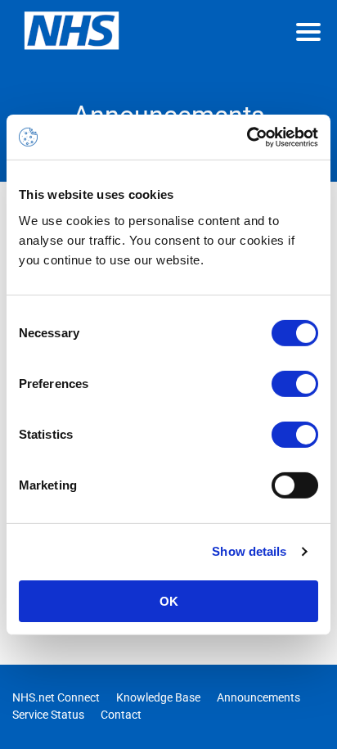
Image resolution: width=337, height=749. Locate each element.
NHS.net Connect (56, 697)
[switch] (295, 383)
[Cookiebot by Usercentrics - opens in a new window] (246, 136)
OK (169, 600)
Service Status (48, 714)
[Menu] (308, 32)
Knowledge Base (158, 697)
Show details (249, 551)
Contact (121, 714)
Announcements (258, 697)
